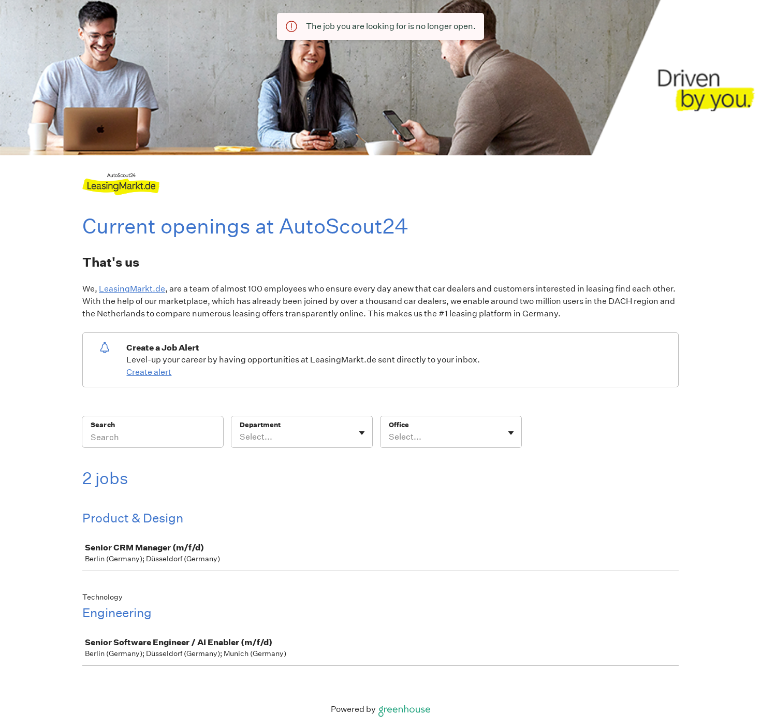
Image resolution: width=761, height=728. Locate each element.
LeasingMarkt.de (132, 289)
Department (260, 424)
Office (399, 424)
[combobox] (240, 437)
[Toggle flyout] (362, 433)
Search (103, 424)
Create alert (148, 372)
